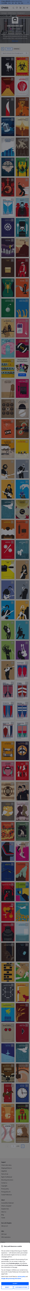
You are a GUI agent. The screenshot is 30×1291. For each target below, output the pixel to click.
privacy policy (21, 1276)
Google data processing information (11, 1278)
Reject (7, 1287)
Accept (15, 1283)
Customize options (21, 1287)
